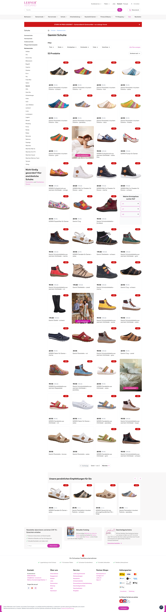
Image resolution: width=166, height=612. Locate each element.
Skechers (28, 145)
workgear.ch (100, 575)
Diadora (28, 70)
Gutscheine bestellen (114, 543)
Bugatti (28, 64)
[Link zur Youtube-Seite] (32, 588)
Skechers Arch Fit (30, 152)
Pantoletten (29, 182)
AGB (51, 588)
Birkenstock (29, 61)
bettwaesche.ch (101, 573)
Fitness (87, 537)
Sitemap (52, 586)
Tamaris (28, 161)
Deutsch (119, 4)
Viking (27, 164)
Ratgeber (76, 590)
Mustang (28, 123)
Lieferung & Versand (79, 573)
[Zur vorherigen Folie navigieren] (135, 478)
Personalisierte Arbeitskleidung (82, 583)
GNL (27, 89)
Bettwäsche (88, 533)
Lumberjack (29, 114)
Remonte (28, 136)
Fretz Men (28, 79)
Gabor (27, 83)
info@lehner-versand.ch (34, 578)
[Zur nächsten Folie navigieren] (140, 478)
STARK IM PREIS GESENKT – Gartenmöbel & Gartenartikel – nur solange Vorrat (80, 24)
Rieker (27, 133)
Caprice (28, 67)
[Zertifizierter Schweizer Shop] (121, 601)
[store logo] (30, 3)
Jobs (113, 4)
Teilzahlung (131, 591)
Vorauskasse (123, 591)
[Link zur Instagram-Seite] (35, 588)
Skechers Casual (30, 155)
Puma (27, 127)
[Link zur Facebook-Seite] (29, 588)
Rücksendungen (78, 576)
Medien (52, 578)
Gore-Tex (28, 92)
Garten (94, 535)
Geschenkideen (77, 588)
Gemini (28, 86)
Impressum (53, 590)
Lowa (27, 111)
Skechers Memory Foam (32, 158)
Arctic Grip (29, 58)
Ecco (27, 73)
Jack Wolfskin (30, 105)
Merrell (28, 120)
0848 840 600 (31, 575)
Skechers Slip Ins (30, 148)
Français (125, 4)
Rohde (27, 130)
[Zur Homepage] (48, 30)
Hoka (27, 98)
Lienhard (28, 108)
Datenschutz (54, 583)
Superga (28, 142)
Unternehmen (54, 573)
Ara (27, 54)
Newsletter (76, 578)
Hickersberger (30, 95)
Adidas (28, 51)
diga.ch (98, 580)
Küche (78, 537)
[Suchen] (119, 10)
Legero (28, 117)
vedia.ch (98, 578)
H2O (27, 101)
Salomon (28, 139)
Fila (27, 76)
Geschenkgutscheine (79, 586)
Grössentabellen (78, 581)
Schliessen (124, 608)
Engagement (54, 576)
